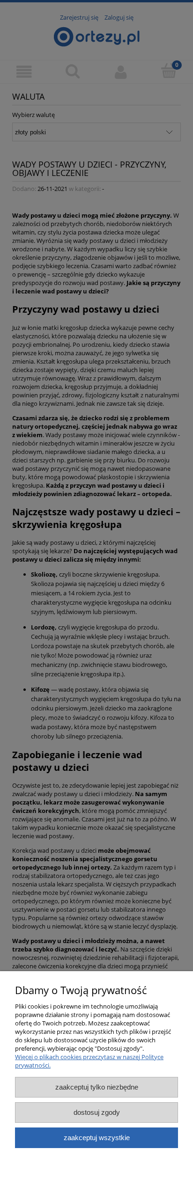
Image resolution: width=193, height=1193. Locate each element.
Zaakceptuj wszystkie (97, 1138)
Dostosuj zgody (97, 1112)
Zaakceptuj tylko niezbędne (96, 1087)
